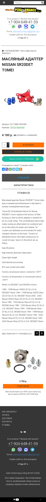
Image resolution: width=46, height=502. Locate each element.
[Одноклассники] (20, 169)
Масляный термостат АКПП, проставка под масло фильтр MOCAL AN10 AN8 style (23, 393)
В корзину (28, 145)
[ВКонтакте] (3, 169)
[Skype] (17, 169)
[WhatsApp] (10, 169)
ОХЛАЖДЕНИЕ (12, 51)
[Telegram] (13, 169)
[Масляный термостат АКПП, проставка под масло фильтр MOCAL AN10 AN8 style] (23, 359)
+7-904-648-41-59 (23, 22)
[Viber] (6, 169)
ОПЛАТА (5, 415)
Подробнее (23, 386)
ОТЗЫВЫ (6, 425)
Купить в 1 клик (23, 152)
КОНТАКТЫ (7, 421)
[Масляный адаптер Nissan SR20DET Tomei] (23, 100)
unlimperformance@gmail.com (26, 31)
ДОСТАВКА (7, 418)
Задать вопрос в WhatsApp (21, 159)
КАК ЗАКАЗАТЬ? (9, 412)
